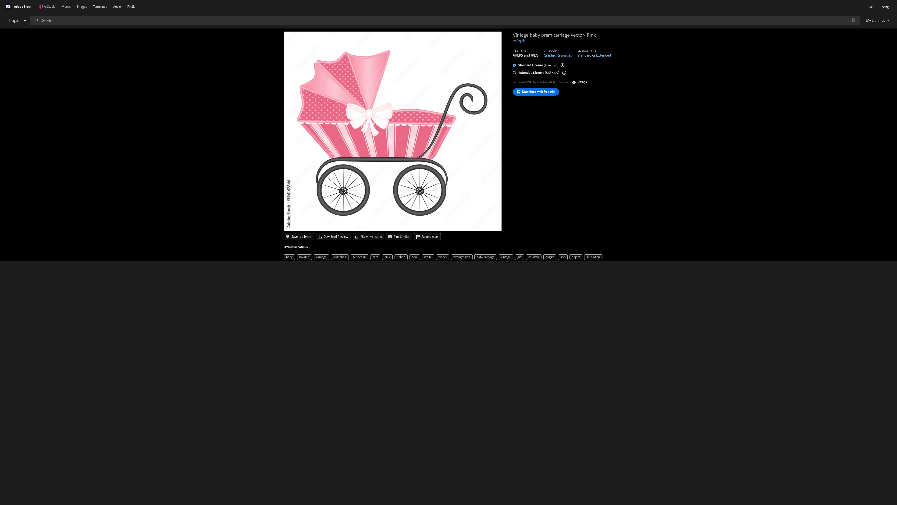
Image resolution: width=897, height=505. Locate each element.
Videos (66, 6)
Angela (521, 41)
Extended (603, 55)
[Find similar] (853, 20)
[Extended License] (564, 72)
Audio (117, 6)
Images (82, 6)
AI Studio (49, 6)
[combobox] (445, 20)
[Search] (36, 20)
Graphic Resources (558, 55)
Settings (582, 82)
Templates (100, 6)
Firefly (131, 6)
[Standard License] (562, 65)
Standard (584, 55)
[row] (289, 257)
